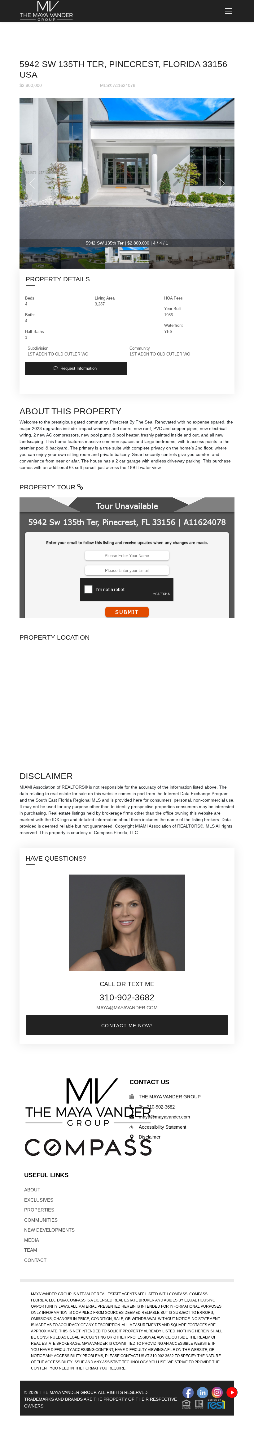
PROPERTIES (39, 1209)
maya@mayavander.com (127, 1007)
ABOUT (32, 1189)
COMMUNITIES (41, 1220)
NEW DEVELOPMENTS (49, 1230)
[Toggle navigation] (228, 11)
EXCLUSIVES (38, 1200)
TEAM (30, 1250)
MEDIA (31, 1240)
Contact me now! (127, 1025)
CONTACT (35, 1260)
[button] (76, 368)
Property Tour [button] (48, 487)
